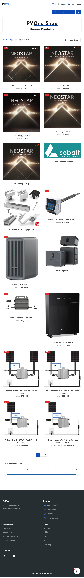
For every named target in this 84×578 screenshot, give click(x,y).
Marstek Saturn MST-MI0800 (21, 317)
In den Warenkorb (23, 80)
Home (4, 39)
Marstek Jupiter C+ (62, 270)
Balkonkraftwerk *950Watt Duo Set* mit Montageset (21, 391)
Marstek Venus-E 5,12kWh (63, 342)
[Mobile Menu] (78, 12)
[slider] (6, 474)
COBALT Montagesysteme (62, 161)
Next (45, 455)
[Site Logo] (6, 4)
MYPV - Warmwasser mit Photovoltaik (62, 219)
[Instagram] (9, 555)
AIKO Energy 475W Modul (21, 85)
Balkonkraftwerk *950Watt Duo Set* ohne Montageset (62, 391)
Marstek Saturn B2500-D (21, 284)
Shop (10, 39)
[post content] (21, 64)
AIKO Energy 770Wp (22, 183)
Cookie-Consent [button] (9, 540)
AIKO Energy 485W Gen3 (63, 85)
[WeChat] (14, 555)
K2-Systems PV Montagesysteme (21, 229)
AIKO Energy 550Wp (21, 135)
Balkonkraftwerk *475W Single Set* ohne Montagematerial (62, 441)
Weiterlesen (23, 178)
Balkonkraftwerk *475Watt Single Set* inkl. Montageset (21, 441)
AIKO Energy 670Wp (62, 131)
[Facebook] (4, 555)
